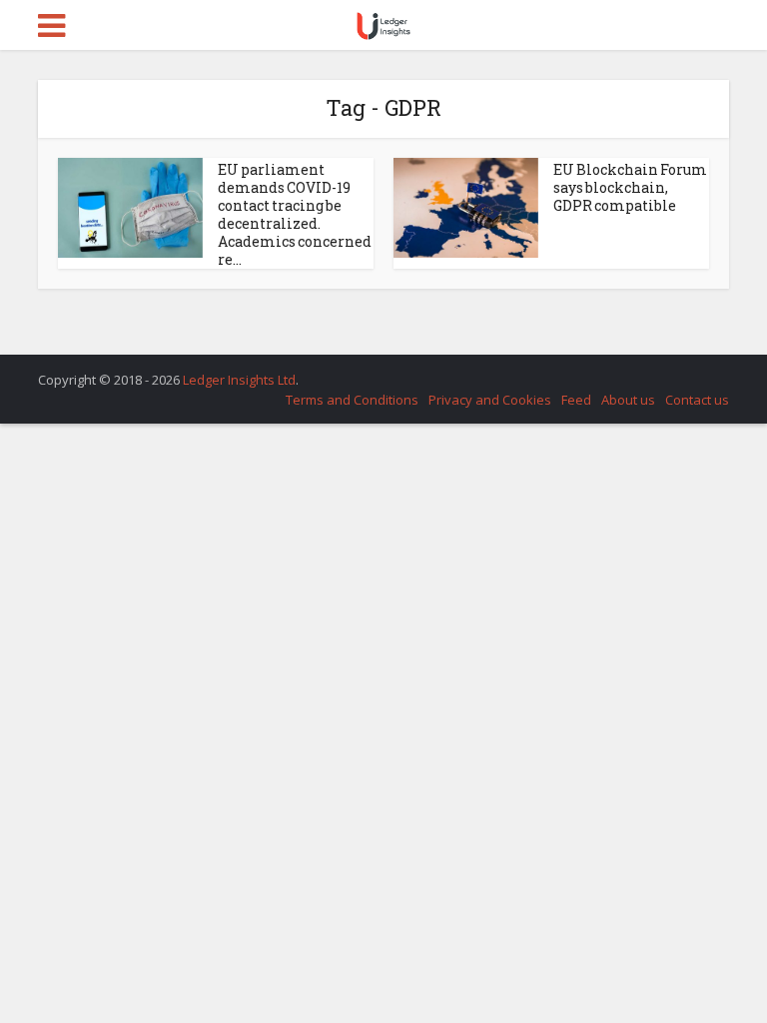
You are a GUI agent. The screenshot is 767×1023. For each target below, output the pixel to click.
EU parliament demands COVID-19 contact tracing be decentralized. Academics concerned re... (295, 214)
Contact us (697, 400)
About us (628, 400)
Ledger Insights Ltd (239, 380)
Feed (576, 400)
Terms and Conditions (352, 400)
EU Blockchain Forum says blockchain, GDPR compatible (630, 187)
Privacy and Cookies (489, 400)
